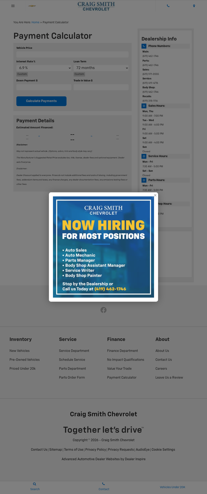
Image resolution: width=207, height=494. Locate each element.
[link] (155, 195)
